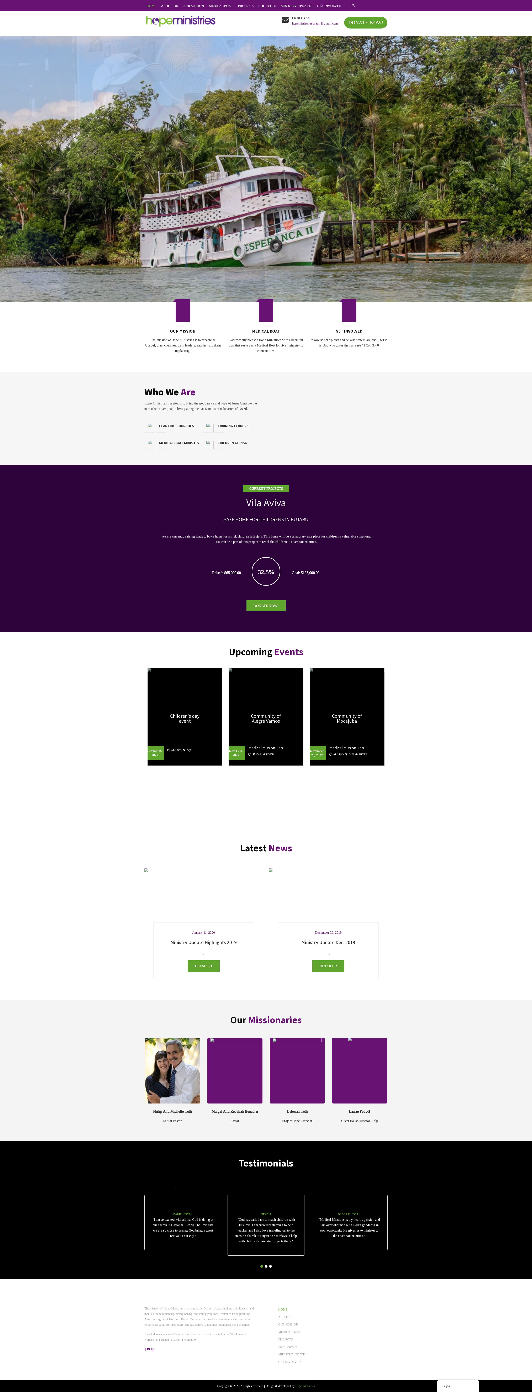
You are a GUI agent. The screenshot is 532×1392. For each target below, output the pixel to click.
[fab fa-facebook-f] (378, 4)
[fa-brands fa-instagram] (386, 4)
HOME (151, 5)
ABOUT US (169, 5)
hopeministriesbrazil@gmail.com (315, 23)
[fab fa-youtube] (382, 4)
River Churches (287, 1135)
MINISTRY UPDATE (291, 1142)
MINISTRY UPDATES (296, 5)
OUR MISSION (193, 5)
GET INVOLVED (329, 5)
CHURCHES (267, 5)
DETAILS (203, 754)
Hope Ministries (305, 1174)
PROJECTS (246, 5)
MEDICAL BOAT (221, 5)
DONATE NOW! (266, 394)
